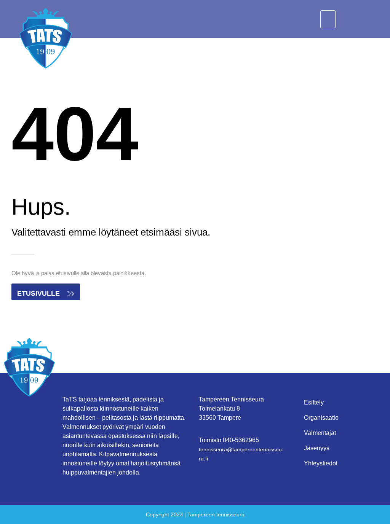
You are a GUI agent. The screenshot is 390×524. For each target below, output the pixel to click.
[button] (328, 19)
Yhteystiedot (320, 463)
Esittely (314, 402)
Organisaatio (321, 417)
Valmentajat (320, 433)
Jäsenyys (316, 448)
